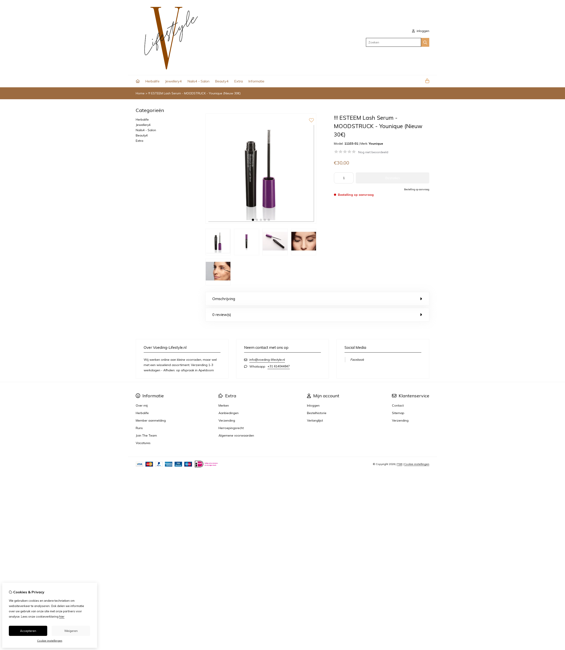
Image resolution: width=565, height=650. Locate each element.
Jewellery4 (173, 81)
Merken (223, 405)
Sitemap (398, 413)
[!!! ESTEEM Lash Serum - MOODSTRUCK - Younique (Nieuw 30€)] (260, 223)
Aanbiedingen (228, 413)
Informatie (256, 81)
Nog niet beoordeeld (373, 152)
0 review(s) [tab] (221, 314)
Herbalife (152, 81)
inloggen (422, 31)
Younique (376, 144)
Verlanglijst (315, 420)
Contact (398, 405)
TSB (399, 464)
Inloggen (313, 405)
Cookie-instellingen (416, 464)
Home (140, 93)
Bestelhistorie (316, 413)
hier (61, 616)
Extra (238, 81)
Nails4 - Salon (198, 81)
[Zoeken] (425, 42)
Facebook (357, 360)
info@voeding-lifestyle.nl (267, 360)
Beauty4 (222, 81)
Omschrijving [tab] (223, 298)
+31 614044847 (278, 366)
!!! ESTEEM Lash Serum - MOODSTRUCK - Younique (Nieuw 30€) (194, 93)
